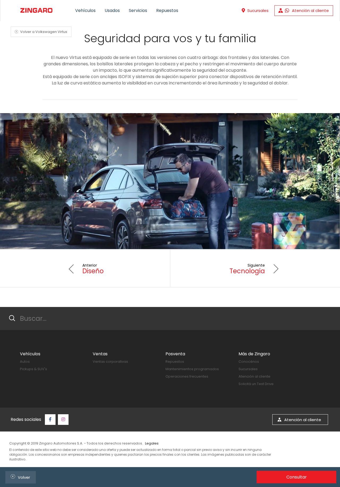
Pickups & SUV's (33, 368)
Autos (25, 361)
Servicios (138, 10)
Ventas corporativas (110, 361)
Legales (152, 443)
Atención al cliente (254, 376)
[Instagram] (63, 419)
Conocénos (249, 361)
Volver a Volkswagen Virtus (40, 31)
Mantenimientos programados (192, 368)
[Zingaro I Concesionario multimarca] (36, 10)
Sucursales (248, 368)
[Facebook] (50, 419)
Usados (112, 10)
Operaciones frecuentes (186, 376)
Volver (19, 476)
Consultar (296, 477)
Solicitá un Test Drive (256, 383)
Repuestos (167, 10)
